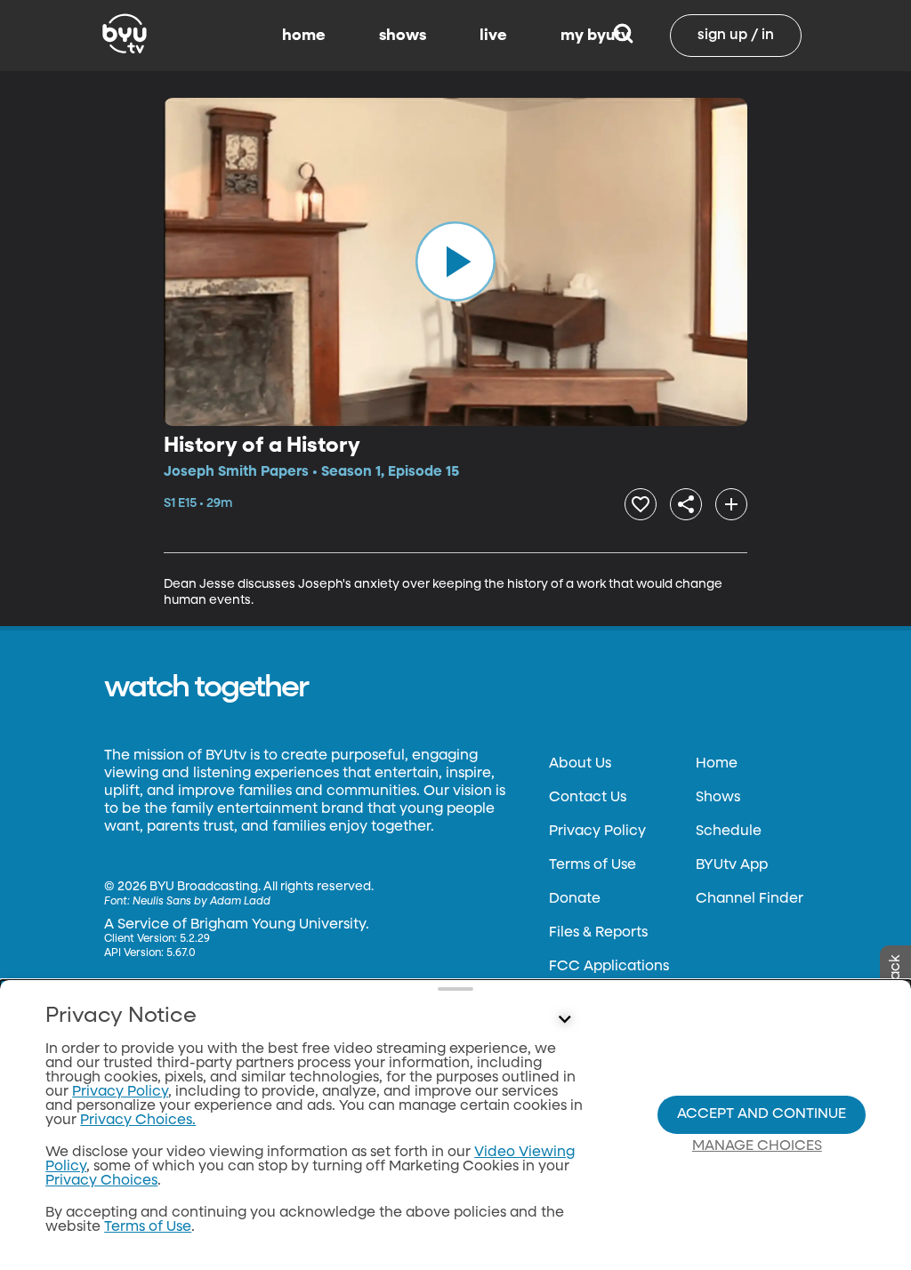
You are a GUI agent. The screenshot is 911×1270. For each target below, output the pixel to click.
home (304, 36)
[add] (731, 504)
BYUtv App (732, 865)
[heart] (641, 504)
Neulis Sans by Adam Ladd (201, 901)
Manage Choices (757, 1146)
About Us (580, 764)
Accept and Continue (761, 1114)
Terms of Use (592, 865)
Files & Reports (598, 933)
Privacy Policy (597, 831)
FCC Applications (609, 967)
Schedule (729, 831)
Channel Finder (749, 899)
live (493, 36)
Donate (575, 899)
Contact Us (587, 798)
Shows (718, 798)
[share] (686, 504)
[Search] (623, 35)
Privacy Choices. (138, 1120)
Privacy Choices (101, 1181)
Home (717, 764)
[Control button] (564, 1020)
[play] (455, 261)
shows (402, 36)
